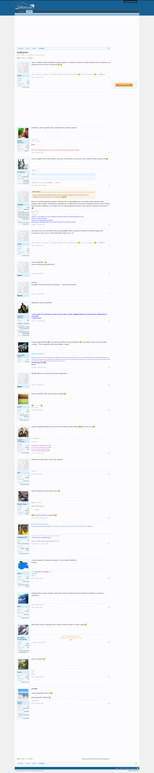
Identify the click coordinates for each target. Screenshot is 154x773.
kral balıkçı (21, 638)
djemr (19, 573)
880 (28, 320)
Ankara (27, 147)
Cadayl (19, 141)
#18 (109, 642)
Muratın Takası (22, 504)
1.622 (27, 145)
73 (28, 609)
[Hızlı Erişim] (108, 48)
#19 (109, 676)
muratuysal (21, 172)
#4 (109, 224)
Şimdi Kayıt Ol (124, 85)
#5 (109, 245)
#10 (109, 384)
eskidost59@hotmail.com (37, 506)
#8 (109, 321)
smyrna (19, 440)
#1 (109, 77)
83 (28, 475)
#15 (109, 543)
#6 (109, 273)
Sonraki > (30, 58)
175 (28, 576)
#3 (109, 185)
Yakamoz (20, 316)
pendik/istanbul (25, 176)
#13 (109, 473)
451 (28, 540)
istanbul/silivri (26, 708)
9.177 (27, 359)
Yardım (121, 768)
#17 (109, 607)
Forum (29, 11)
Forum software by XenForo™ (29, 770)
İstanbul (27, 361)
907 (28, 675)
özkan (19, 672)
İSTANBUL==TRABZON (23, 323)
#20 (109, 703)
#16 (109, 578)
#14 (109, 518)
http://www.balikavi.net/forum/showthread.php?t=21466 (45, 541)
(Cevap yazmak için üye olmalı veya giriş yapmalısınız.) (96, 758)
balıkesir (27, 611)
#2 (109, 152)
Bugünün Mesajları (21, 14)
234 (28, 706)
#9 (109, 367)
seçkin (19, 702)
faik (18, 473)
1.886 (27, 643)
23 (28, 80)
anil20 (19, 407)
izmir (28, 82)
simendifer (20, 355)
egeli (19, 606)
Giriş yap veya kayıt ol (130, 1)
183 (28, 175)
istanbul (27, 477)
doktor (32, 55)
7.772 (27, 445)
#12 (109, 453)
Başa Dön (133, 768)
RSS (137, 768)
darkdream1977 (22, 537)
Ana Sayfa (21, 11)
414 (28, 409)
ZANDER (20, 205)
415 (28, 508)
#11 (109, 410)
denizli (27, 411)
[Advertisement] (63, 31)
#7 (109, 293)
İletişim (117, 768)
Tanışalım (22, 55)
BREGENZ (26, 209)
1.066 (27, 207)
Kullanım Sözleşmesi (133, 770)
